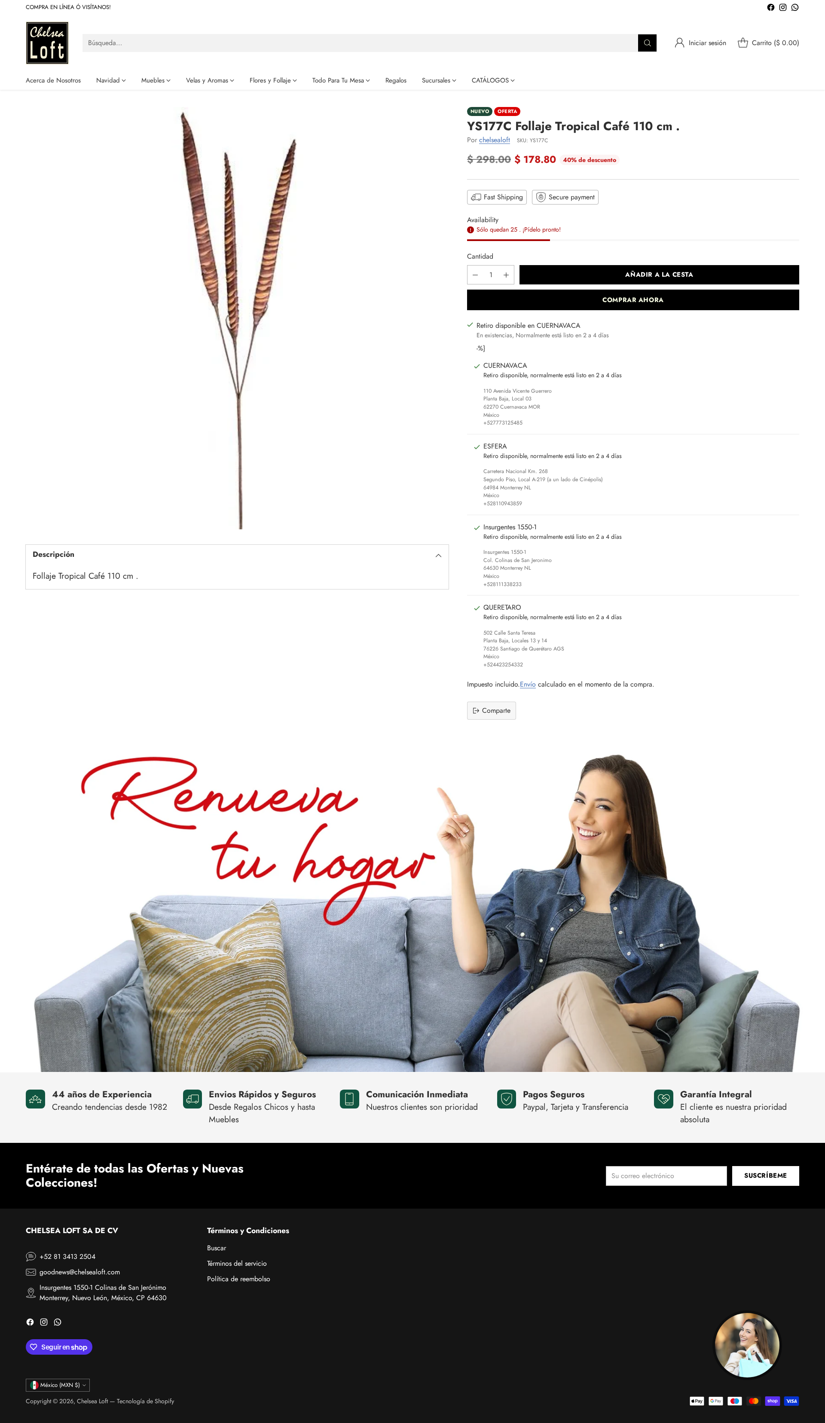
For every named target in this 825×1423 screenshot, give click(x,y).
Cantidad (480, 256)
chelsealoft (494, 140)
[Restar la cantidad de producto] (475, 275)
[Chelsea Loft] (47, 42)
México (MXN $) (60, 1385)
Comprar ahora (633, 300)
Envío (528, 684)
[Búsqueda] (647, 43)
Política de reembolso (238, 1279)
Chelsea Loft (92, 1401)
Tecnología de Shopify (145, 1401)
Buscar (216, 1248)
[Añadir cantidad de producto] (506, 275)
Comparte (496, 710)
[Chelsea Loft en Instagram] (783, 9)
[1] (237, 318)
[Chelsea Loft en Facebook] (771, 9)
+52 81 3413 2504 (67, 1256)
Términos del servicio (237, 1263)
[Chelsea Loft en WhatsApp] (795, 9)
